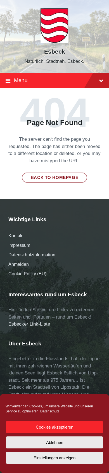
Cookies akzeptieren (54, 427)
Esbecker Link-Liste (29, 324)
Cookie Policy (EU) (27, 273)
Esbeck (54, 51)
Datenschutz (49, 411)
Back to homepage (55, 177)
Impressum (19, 245)
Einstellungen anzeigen (54, 457)
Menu (21, 80)
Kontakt (15, 235)
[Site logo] (54, 41)
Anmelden (18, 264)
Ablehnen (54, 442)
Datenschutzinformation (31, 254)
